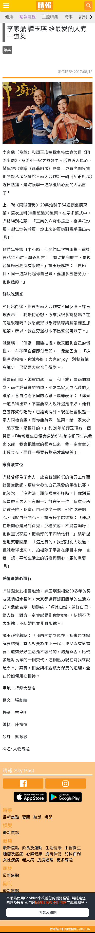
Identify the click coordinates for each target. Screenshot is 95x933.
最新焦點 (11, 817)
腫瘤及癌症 (13, 854)
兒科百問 (73, 854)
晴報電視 (28, 17)
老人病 (28, 860)
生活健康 (53, 847)
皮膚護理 (45, 860)
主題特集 (50, 17)
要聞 (26, 817)
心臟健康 (34, 854)
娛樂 (7, 49)
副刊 (83, 17)
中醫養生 (73, 847)
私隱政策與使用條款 (51, 902)
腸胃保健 (53, 854)
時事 (69, 17)
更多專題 (64, 860)
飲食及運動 (32, 847)
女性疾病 (11, 860)
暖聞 (48, 817)
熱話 (37, 817)
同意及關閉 (47, 912)
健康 (9, 17)
